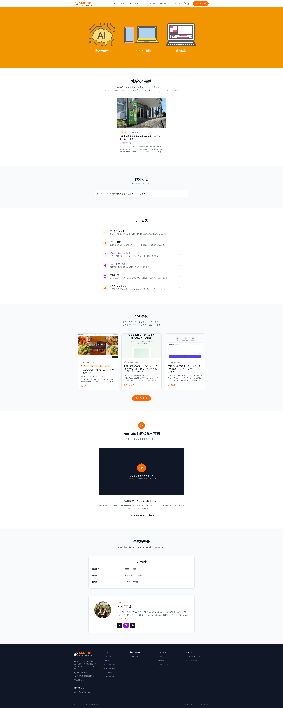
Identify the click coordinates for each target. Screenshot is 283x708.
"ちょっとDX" (107, 656)
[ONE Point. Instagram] (188, 3)
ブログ (175, 3)
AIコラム (161, 668)
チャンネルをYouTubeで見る (140, 515)
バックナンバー (191, 660)
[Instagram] (126, 625)
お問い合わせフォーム (82, 692)
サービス (138, 3)
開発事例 (161, 660)
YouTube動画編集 (108, 676)
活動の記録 (134, 656)
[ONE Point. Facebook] (185, 3)
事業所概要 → (79, 680)
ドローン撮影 (107, 672)
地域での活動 (126, 3)
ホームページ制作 (108, 664)
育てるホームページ (109, 668)
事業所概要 (164, 3)
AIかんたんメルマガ (193, 656)
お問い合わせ (200, 3)
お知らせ (161, 656)
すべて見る (140, 398)
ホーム (114, 3)
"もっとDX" (106, 660)
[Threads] (132, 625)
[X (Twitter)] (119, 625)
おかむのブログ (163, 664)
